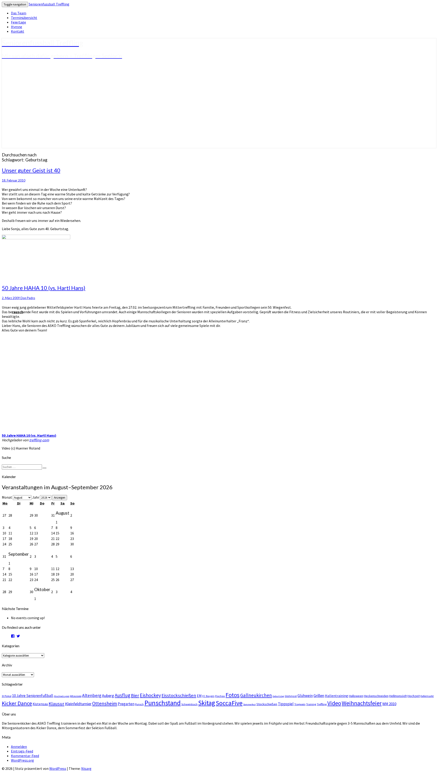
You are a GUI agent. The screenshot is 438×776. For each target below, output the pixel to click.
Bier (135, 695)
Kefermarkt (427, 696)
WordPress (57, 768)
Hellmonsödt (398, 696)
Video (334, 703)
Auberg (108, 695)
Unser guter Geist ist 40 (31, 170)
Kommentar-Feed (25, 755)
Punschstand (162, 703)
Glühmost (291, 696)
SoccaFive (229, 703)
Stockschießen (266, 704)
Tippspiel (286, 703)
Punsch (139, 704)
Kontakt (17, 31)
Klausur (56, 704)
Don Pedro (28, 298)
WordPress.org (22, 760)
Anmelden (19, 746)
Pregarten (126, 703)
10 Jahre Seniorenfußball (32, 695)
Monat (7, 497)
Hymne (16, 26)
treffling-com (39, 440)
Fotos (233, 695)
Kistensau (40, 704)
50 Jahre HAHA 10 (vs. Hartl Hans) (43, 287)
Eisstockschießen (179, 695)
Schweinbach (189, 704)
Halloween (356, 696)
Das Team (18, 13)
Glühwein (305, 695)
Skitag (206, 703)
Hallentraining (336, 695)
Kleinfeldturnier (78, 703)
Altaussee (75, 696)
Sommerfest (249, 704)
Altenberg (91, 695)
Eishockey (150, 695)
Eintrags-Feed (22, 751)
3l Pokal (6, 696)
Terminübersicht (24, 17)
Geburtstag (278, 696)
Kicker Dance (17, 703)
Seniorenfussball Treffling (49, 4)
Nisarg (86, 768)
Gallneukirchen (256, 695)
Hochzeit (413, 696)
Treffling (322, 704)
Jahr (35, 497)
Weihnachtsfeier (362, 703)
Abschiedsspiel (61, 696)
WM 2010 (389, 703)
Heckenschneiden (376, 696)
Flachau (220, 696)
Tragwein (299, 704)
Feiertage (18, 22)
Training (311, 704)
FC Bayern (208, 696)
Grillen (318, 695)
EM (199, 695)
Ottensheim (104, 703)
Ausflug (122, 695)
